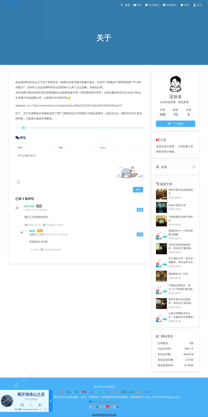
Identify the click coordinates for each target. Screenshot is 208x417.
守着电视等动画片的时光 (181, 218)
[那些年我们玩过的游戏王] (161, 194)
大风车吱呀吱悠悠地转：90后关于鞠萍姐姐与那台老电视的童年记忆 (181, 246)
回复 (140, 209)
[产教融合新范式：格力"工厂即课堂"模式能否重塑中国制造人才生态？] (161, 289)
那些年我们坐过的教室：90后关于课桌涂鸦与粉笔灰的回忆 (181, 301)
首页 (139, 5)
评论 (138, 189)
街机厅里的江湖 (177, 205)
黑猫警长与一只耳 (178, 273)
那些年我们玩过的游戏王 (181, 191)
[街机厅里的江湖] (161, 207)
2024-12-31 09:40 (57, 234)
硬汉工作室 (29, 206)
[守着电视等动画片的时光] (161, 220)
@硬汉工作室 (37, 234)
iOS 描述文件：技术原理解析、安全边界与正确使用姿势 (181, 260)
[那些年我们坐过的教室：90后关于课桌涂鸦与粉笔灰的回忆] (161, 303)
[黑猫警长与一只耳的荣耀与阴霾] (161, 234)
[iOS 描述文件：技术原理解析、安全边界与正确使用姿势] (161, 262)
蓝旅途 (32, 231)
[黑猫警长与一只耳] (161, 276)
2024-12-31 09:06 (35, 209)
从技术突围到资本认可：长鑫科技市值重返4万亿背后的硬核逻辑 (182, 315)
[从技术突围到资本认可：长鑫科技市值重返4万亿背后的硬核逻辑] (161, 317)
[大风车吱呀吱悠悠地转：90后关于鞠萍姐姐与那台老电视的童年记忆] (161, 248)
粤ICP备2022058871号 (105, 402)
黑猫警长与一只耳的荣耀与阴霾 (181, 232)
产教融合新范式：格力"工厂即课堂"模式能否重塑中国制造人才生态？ (182, 287)
